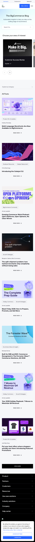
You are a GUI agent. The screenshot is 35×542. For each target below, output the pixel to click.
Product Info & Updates (9, 119)
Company (5, 506)
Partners (5, 481)
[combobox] (17, 27)
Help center (6, 511)
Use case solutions (9, 496)
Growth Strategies (8, 254)
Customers (6, 486)
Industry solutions (8, 501)
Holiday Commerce (8, 301)
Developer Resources (8, 164)
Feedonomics (17, 1)
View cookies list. (17, 530)
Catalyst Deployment (22, 164)
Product (5, 476)
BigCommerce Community (10, 207)
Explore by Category (8, 87)
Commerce (5, 1)
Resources (6, 491)
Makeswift (29, 1)
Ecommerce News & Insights (10, 347)
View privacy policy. (8, 530)
